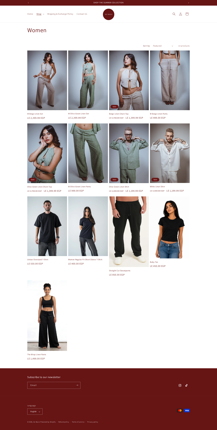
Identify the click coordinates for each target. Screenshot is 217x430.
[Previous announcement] (28, 3)
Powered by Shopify (48, 422)
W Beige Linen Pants (158, 114)
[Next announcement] (188, 3)
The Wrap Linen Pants (36, 354)
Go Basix (36, 422)
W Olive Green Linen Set (78, 114)
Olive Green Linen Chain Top (39, 187)
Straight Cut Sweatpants (119, 270)
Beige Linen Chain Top (119, 114)
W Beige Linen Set (35, 114)
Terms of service (78, 422)
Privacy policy (92, 422)
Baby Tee (154, 262)
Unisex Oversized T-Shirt (37, 259)
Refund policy (63, 422)
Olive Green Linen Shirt (119, 187)
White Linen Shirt (157, 186)
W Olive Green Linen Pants (79, 186)
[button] (40, 14)
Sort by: (146, 45)
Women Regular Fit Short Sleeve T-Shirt (85, 259)
